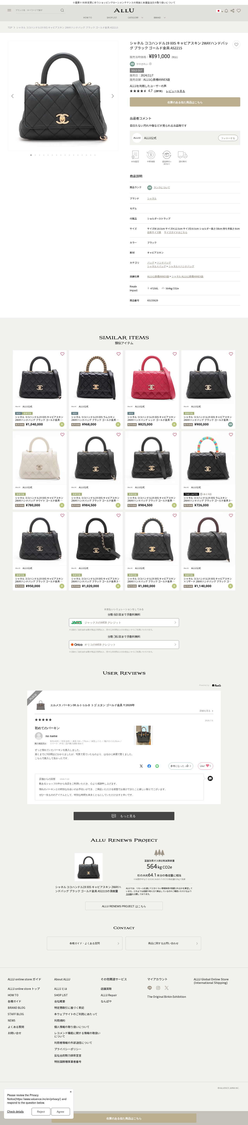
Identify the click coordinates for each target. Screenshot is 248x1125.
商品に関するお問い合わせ (163, 943)
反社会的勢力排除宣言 (67, 1055)
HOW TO (87, 17)
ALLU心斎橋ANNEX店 (158, 276)
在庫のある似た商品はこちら (185, 102)
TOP (10, 27)
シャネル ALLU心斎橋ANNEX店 (187, 276)
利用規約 (59, 1020)
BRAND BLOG (16, 1008)
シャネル (152, 198)
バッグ (150, 262)
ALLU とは (60, 989)
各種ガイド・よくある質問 (85, 943)
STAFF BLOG (16, 1014)
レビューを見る (175, 91)
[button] (239, 11)
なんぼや (106, 1001)
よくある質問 (16, 1027)
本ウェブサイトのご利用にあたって (75, 1014)
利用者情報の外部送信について (73, 1043)
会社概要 (59, 1001)
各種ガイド (14, 1001)
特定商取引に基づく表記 (69, 1008)
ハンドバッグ (164, 262)
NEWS (11, 1020)
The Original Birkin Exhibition (166, 997)
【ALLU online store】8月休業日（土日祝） (124, 2)
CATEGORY (133, 17)
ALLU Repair (109, 995)
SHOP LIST (112, 17)
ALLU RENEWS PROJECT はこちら (124, 906)
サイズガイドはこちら (175, 232)
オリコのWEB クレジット (100, 644)
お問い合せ (14, 1033)
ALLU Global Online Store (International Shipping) (211, 981)
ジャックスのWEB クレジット (102, 622)
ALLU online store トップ (24, 989)
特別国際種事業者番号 (67, 1061)
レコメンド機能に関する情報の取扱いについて (77, 1034)
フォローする (228, 138)
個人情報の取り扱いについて (72, 1027)
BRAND (157, 17)
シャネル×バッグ (156, 266)
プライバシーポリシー (67, 1049)
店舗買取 (106, 989)
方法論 (129, 894)
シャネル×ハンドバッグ (181, 266)
